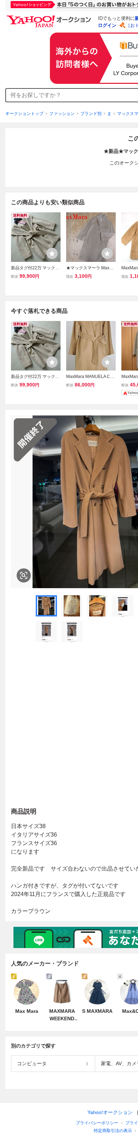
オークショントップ (24, 113)
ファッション (62, 113)
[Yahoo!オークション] (49, 17)
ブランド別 (91, 113)
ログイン (107, 25)
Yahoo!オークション (110, 1112)
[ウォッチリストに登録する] (52, 253)
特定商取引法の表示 (113, 1130)
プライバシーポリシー (97, 1122)
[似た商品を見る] (24, 575)
